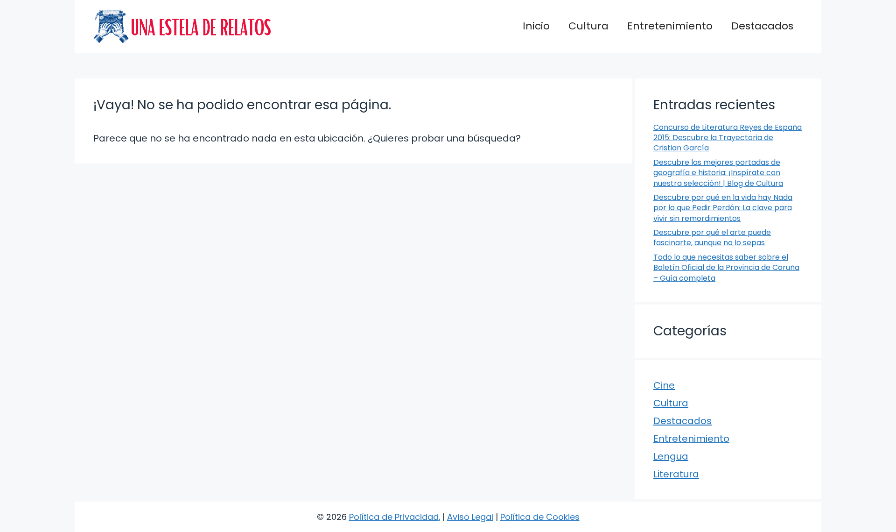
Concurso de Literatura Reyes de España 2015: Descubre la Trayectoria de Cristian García (727, 138)
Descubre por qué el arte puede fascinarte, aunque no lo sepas (712, 237)
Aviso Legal (470, 517)
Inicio (536, 26)
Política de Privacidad (394, 517)
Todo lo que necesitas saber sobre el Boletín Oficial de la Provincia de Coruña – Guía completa (726, 268)
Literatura (676, 474)
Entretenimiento (670, 26)
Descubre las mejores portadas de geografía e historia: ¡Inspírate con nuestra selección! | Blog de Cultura (718, 173)
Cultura (588, 26)
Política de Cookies (540, 517)
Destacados (762, 26)
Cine (664, 385)
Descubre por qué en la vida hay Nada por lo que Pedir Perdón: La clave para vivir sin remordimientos (722, 208)
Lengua (670, 456)
